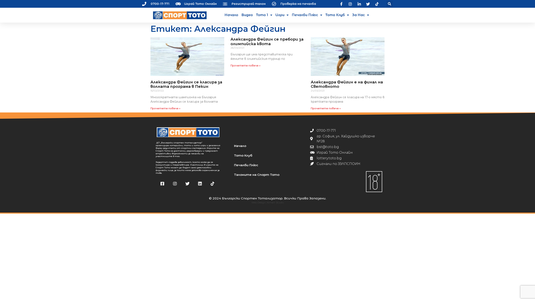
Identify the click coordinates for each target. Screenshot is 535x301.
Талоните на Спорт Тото (256, 175)
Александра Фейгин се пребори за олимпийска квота (267, 41)
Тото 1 (262, 15)
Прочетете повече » (165, 108)
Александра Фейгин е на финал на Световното (347, 84)
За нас (358, 15)
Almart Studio (275, 202)
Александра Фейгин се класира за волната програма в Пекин (186, 84)
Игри (279, 15)
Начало (231, 15)
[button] (389, 4)
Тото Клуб (335, 15)
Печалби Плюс (305, 15)
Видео (247, 15)
